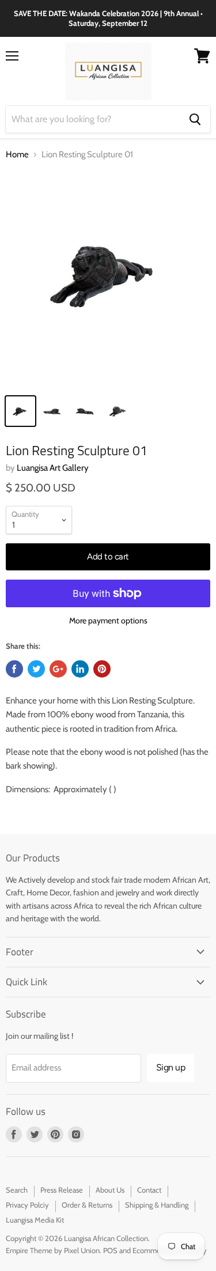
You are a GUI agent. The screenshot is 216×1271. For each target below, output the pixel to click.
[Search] (195, 119)
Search (17, 1189)
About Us (110, 1189)
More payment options (108, 620)
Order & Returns (87, 1204)
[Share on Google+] (58, 669)
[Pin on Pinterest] (102, 669)
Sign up (170, 1067)
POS (110, 1250)
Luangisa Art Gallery (53, 468)
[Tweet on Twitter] (36, 669)
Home (17, 155)
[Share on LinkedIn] (80, 669)
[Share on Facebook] (14, 669)
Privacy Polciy (27, 1204)
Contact (149, 1189)
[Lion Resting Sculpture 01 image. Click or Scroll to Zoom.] (108, 279)
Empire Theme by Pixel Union (53, 1250)
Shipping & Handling (156, 1204)
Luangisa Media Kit (35, 1219)
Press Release (61, 1189)
